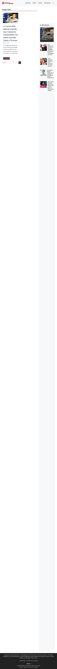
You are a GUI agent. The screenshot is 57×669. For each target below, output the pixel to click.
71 (13, 62)
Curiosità (28, 3)
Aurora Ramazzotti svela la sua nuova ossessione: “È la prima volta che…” (50, 62)
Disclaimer (36, 667)
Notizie (40, 3)
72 (16, 62)
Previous (4, 62)
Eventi (34, 3)
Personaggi (47, 3)
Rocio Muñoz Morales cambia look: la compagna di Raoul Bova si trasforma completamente (50, 74)
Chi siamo (21, 667)
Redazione (25, 667)
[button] (53, 3)
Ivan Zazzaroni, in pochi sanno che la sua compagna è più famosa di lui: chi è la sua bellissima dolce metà (51, 49)
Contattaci (36, 660)
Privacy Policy (30, 667)
